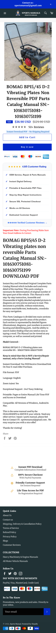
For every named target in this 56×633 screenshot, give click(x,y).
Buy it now (27, 147)
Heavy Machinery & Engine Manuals (20, 557)
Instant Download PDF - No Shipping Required (28, 131)
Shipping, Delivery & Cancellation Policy (22, 524)
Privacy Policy (10, 536)
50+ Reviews (36, 127)
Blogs (5, 540)
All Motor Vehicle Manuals (15, 561)
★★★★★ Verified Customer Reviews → (27, 222)
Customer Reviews (12, 545)
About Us (7, 515)
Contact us (8, 519)
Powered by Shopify (30, 624)
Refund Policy (9, 532)
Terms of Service (11, 528)
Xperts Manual (15, 624)
